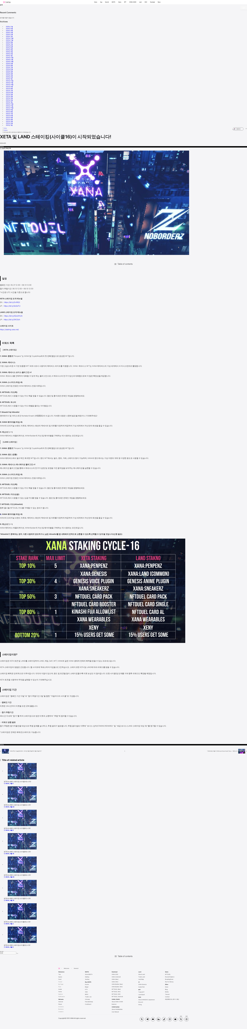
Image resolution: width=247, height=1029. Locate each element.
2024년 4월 (9, 73)
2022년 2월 (9, 123)
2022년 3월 (9, 121)
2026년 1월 (9, 36)
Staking (2, 146)
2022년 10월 (9, 108)
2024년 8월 (9, 65)
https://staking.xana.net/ (9, 329)
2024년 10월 (9, 61)
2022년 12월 (9, 104)
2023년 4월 (9, 96)
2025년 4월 (9, 50)
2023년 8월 (9, 88)
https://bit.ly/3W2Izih (12, 319)
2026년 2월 (9, 34)
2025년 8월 (9, 42)
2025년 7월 (9, 44)
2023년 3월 (9, 98)
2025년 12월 (9, 38)
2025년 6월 (9, 46)
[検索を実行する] (17, 953)
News (159, 2)
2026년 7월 (9, 26)
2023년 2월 (9, 100)
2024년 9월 (9, 63)
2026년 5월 (9, 28)
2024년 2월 (9, 77)
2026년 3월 (9, 32)
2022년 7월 (9, 113)
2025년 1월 (9, 55)
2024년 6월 (9, 69)
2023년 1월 (9, 102)
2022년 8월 (9, 111)
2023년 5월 (9, 94)
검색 (1, 5)
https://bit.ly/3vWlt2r (12, 302)
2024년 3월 (9, 75)
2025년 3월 (9, 52)
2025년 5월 (9, 48)
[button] (96, 2)
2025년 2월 (9, 53)
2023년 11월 (9, 82)
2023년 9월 (9, 86)
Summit (107, 2)
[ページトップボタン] (2, 951)
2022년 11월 (9, 106)
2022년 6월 (9, 115)
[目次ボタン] (1, 951)
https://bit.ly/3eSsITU (12, 306)
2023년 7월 (9, 90)
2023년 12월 (9, 81)
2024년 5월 (9, 71)
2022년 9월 (9, 110)
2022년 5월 (9, 117)
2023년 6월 (9, 92)
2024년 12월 (9, 57)
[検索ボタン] (233, 129)
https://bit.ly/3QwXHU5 (13, 316)
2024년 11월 (9, 59)
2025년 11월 (9, 40)
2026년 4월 (9, 30)
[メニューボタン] (246, 128)
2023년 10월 (9, 84)
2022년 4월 (9, 119)
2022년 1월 (9, 125)
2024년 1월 (9, 79)
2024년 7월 (9, 67)
